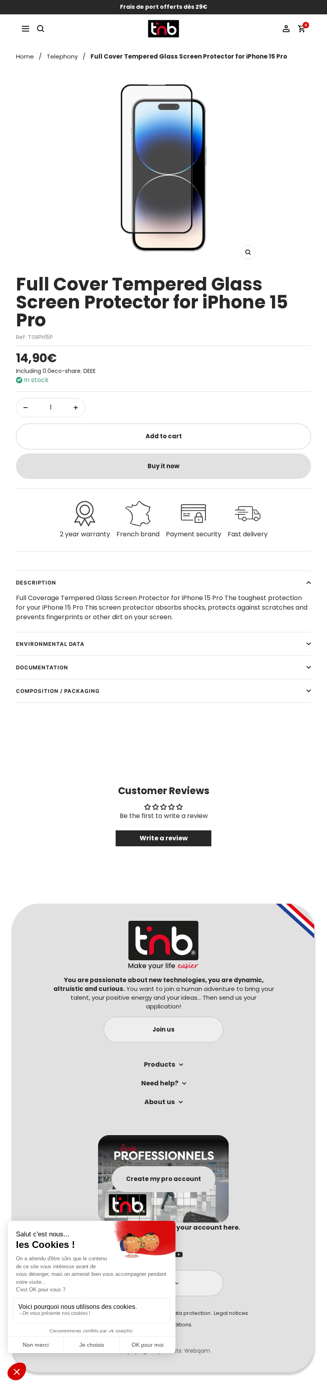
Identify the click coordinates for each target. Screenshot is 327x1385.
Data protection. (191, 1313)
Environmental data (50, 644)
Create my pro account (163, 1179)
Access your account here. (195, 1227)
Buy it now (163, 466)
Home (25, 56)
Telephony (62, 56)
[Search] (40, 28)
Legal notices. (231, 1313)
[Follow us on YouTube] (179, 1254)
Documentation (42, 667)
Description (36, 582)
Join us (163, 1029)
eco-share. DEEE (73, 371)
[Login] (286, 28)
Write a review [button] (164, 838)
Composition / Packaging (58, 691)
